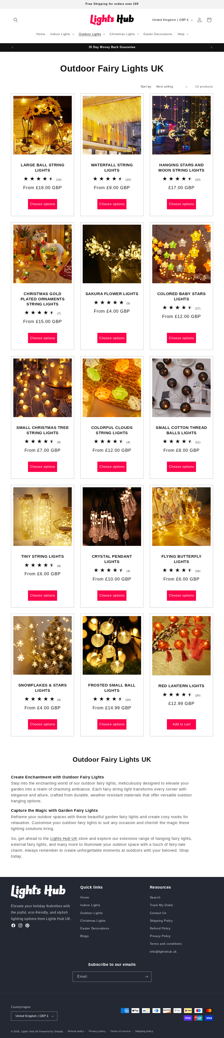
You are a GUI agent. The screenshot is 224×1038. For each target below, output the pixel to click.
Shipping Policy (161, 920)
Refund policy (76, 1031)
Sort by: (146, 86)
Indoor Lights (90, 905)
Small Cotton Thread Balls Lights (181, 430)
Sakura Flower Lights (112, 294)
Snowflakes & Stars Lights (42, 687)
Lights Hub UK (63, 838)
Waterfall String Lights (112, 167)
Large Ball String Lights (42, 167)
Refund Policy (160, 928)
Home (84, 897)
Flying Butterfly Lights (181, 559)
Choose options (42, 204)
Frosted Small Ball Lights (112, 687)
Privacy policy (97, 1031)
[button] (16, 20)
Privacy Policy (160, 936)
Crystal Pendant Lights (112, 559)
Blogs (84, 936)
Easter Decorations (94, 928)
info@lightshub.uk (163, 951)
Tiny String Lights (42, 556)
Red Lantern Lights (181, 686)
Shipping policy (144, 1031)
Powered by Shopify (51, 1031)
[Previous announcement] (12, 47)
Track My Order (161, 905)
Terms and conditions (166, 943)
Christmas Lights (93, 920)
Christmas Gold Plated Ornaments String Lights (43, 299)
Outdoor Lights (91, 913)
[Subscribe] (146, 977)
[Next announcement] (211, 47)
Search (155, 897)
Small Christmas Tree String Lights (42, 430)
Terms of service (120, 1031)
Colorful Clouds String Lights (112, 430)
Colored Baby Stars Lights (181, 296)
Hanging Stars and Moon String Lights (181, 167)
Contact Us (158, 913)
